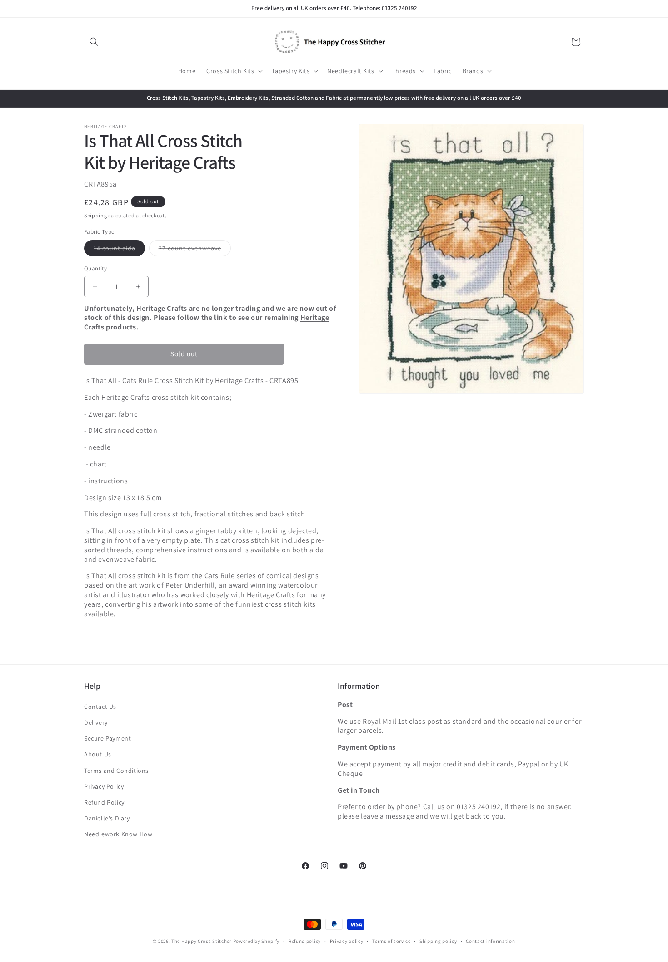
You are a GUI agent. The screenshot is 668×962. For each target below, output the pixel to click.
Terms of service (391, 940)
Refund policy (305, 940)
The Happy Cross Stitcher (201, 941)
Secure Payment (107, 738)
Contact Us (100, 706)
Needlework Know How (118, 834)
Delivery (96, 722)
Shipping (95, 215)
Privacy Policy (104, 786)
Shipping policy (438, 940)
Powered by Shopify (256, 941)
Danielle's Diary (107, 818)
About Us (97, 754)
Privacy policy (347, 940)
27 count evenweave (195, 250)
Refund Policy (104, 802)
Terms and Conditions (116, 770)
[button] (94, 42)
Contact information (490, 940)
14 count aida (119, 250)
